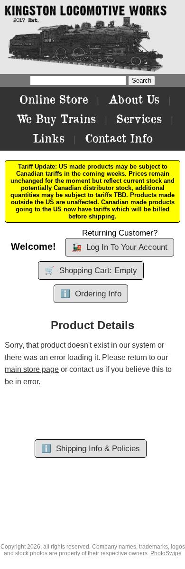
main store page (32, 369)
